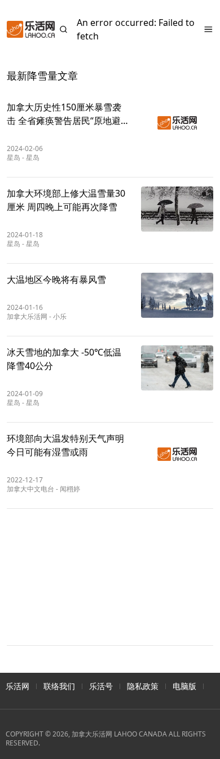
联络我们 (59, 686)
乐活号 (101, 686)
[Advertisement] (110, 577)
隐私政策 (143, 686)
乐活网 (17, 686)
